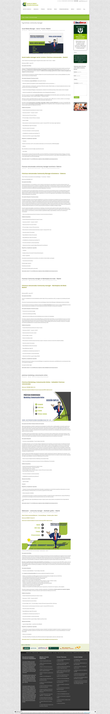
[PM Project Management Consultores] (54, 648)
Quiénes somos (28, 652)
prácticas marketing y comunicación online (34, 375)
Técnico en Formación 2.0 (62, 691)
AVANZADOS (36, 9)
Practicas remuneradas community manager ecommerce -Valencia (41, 166)
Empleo (26, 17)
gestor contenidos (51, 512)
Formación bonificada (68, 652)
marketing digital (52, 30)
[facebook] (74, 1)
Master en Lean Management (45, 676)
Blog (84, 9)
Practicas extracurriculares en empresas (35, 30)
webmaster (56, 512)
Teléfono (75, 79)
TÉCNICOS (43, 9)
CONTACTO (79, 9)
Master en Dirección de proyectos (46, 666)
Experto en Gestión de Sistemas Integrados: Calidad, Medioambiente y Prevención (46, 690)
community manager (33, 17)
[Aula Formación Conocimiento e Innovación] (43, 648)
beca (35, 512)
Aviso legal (55, 652)
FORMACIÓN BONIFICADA (64, 9)
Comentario (78, 83)
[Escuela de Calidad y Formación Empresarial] (30, 4)
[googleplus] (77, 1)
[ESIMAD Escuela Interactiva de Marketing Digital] (67, 648)
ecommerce (51, 168)
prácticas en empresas (58, 30)
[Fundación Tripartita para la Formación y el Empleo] (78, 648)
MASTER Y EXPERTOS (27, 9)
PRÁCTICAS (49, 9)
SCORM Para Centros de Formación (79, 652)
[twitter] (75, 1)
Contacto (87, 652)
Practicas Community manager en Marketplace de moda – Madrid (41, 278)
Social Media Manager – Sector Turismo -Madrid (36, 28)
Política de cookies (35, 652)
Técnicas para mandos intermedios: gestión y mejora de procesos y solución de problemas (63, 671)
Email (77, 75)
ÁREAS (55, 9)
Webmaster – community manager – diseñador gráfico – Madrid (41, 511)
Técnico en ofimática (61, 703)
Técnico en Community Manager (63, 678)
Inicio (23, 17)
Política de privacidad (60, 652)
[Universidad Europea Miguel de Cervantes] (30, 648)
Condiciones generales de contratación (45, 652)
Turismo (63, 30)
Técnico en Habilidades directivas (63, 693)
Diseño (44, 512)
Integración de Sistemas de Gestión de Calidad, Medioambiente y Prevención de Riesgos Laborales (80, 682)
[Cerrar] (95, 711)
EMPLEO (72, 9)
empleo (31, 512)
